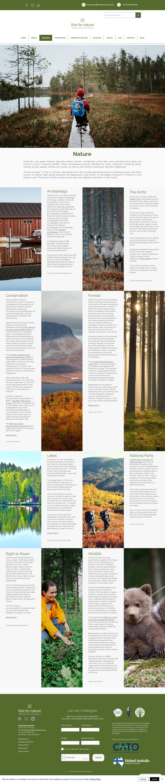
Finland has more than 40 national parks (141, 460)
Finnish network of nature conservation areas (21, 328)
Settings (143, 779)
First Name (66, 725)
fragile (132, 199)
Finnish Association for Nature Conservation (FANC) (18, 356)
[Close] (162, 779)
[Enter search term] (138, 15)
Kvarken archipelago (56, 231)
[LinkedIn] (38, 5)
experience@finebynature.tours (34, 730)
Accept (154, 779)
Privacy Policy (95, 779)
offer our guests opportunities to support (17, 424)
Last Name (86, 725)
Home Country (88, 738)
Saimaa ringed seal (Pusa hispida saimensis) (102, 618)
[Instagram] (32, 5)
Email (64, 738)
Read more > (94, 405)
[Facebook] (26, 5)
